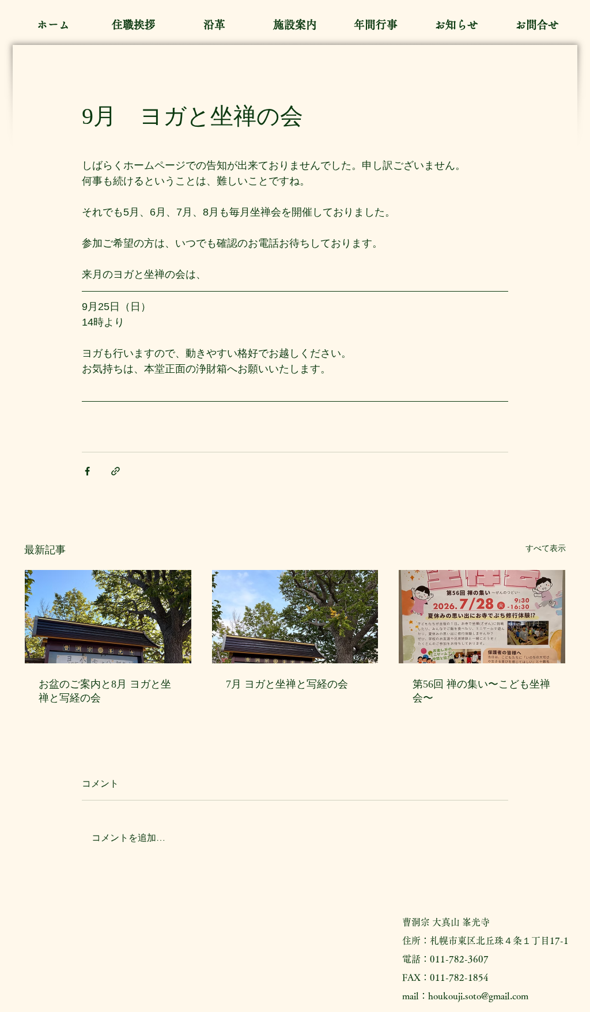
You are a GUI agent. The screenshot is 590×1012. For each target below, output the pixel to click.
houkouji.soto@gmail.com (478, 995)
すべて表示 (545, 548)
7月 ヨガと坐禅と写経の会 (287, 684)
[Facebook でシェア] (87, 471)
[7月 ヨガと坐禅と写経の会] (295, 616)
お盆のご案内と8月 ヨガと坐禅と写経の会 (105, 691)
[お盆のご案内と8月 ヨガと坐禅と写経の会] (108, 616)
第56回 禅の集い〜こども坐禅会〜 (481, 691)
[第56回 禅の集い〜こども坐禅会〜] (482, 616)
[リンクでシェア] (115, 471)
